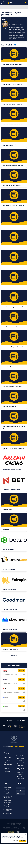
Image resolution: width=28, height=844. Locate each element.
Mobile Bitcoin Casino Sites (20, 777)
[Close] (25, 835)
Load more (14, 655)
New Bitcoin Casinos (20, 773)
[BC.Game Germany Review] (24, 710)
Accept (22, 840)
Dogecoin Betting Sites (7, 805)
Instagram (20, 793)
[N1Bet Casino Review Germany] (24, 692)
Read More (15, 840)
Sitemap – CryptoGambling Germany (7, 764)
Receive (21, 670)
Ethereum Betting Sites (7, 809)
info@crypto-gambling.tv (18, 746)
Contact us (7, 757)
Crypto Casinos (20, 756)
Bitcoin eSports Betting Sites (8, 797)
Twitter (21, 790)
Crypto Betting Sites (7, 788)
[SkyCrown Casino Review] (24, 701)
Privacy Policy (7, 771)
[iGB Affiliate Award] (4, 726)
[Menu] (2, 2)
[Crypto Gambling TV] (12, 2)
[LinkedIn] (5, 29)
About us (7, 760)
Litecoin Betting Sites (7, 814)
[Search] (25, 3)
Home (2, 7)
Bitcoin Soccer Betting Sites (7, 801)
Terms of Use (7, 768)
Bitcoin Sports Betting (7, 792)
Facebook (21, 787)
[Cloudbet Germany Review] (24, 683)
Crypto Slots (20, 765)
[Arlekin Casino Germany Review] (24, 674)
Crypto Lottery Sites (20, 769)
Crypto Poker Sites (20, 763)
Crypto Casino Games (20, 759)
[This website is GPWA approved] (11, 832)
